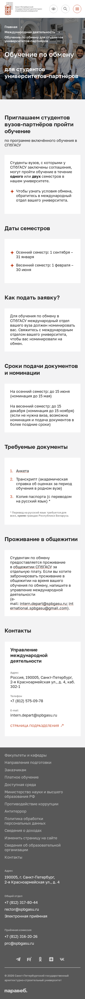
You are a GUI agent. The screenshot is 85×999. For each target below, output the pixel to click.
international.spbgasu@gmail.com (41, 605)
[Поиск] (65, 9)
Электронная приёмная (26, 916)
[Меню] (77, 9)
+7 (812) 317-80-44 (21, 902)
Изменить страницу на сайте (31, 838)
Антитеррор (15, 811)
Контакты (13, 857)
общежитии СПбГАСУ (32, 567)
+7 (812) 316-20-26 (21, 936)
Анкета (22, 471)
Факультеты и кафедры (26, 755)
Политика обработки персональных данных (25, 820)
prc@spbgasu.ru (19, 943)
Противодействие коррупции (31, 804)
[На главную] (25, 9)
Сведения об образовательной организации (33, 847)
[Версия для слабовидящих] (53, 9)
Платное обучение (22, 777)
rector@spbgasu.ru (22, 909)
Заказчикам (15, 770)
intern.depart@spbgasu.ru (43, 603)
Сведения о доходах (23, 830)
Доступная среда (20, 784)
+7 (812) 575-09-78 (26, 701)
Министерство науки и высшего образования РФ (34, 794)
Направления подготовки (28, 762)
